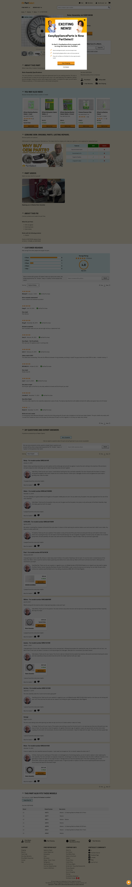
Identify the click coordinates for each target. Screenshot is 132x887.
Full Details (66, 67)
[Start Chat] (129, 882)
